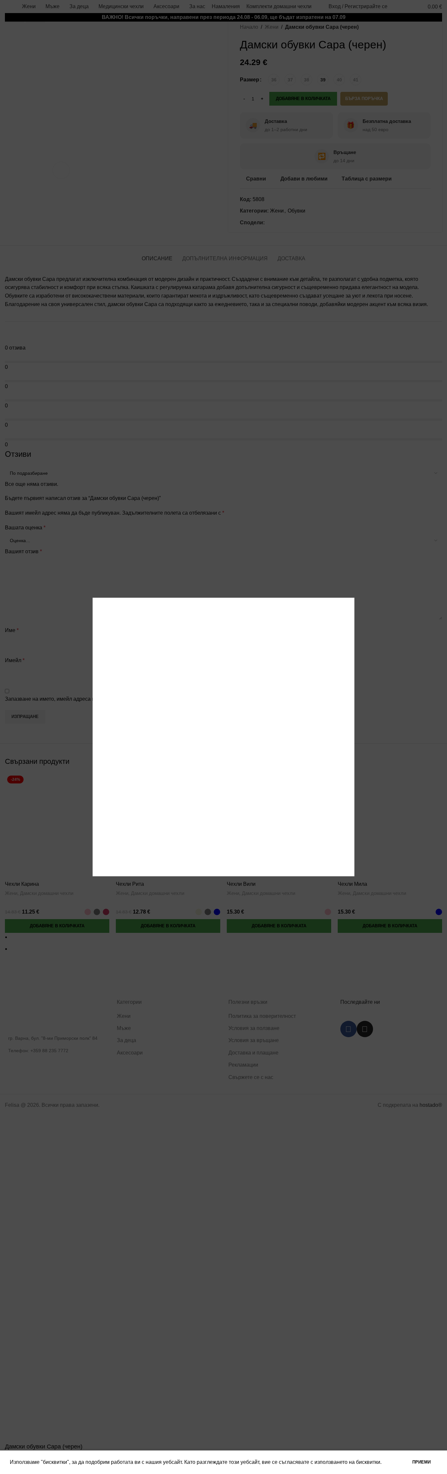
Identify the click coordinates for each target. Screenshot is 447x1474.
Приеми (421, 1462)
